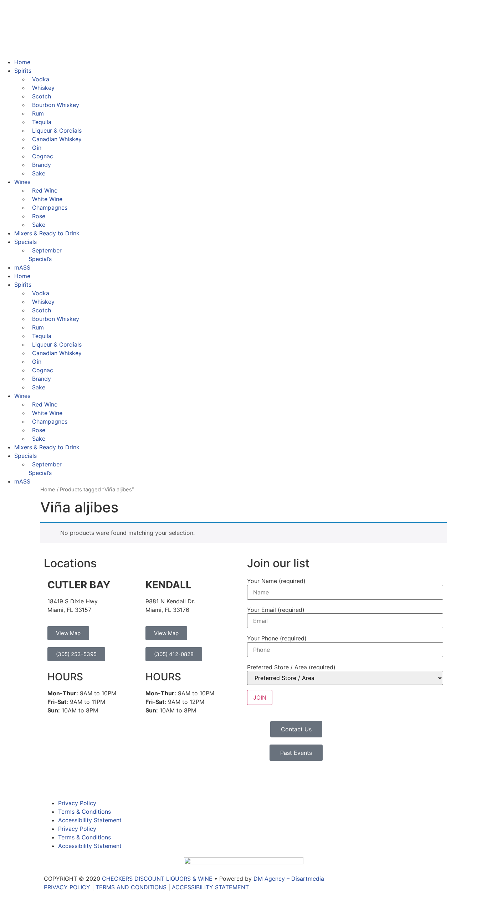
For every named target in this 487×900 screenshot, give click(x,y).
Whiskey (43, 87)
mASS (22, 267)
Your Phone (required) (277, 638)
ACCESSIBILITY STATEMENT (210, 887)
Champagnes (49, 207)
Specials (25, 241)
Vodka (40, 79)
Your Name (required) (276, 581)
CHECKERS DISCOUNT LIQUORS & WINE (157, 878)
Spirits (22, 70)
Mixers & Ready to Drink (47, 233)
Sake (38, 173)
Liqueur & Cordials (57, 130)
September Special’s (45, 254)
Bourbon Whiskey (55, 104)
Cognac (42, 156)
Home (22, 62)
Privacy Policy (77, 803)
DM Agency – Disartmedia (288, 878)
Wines (22, 181)
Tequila (41, 122)
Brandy (41, 164)
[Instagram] (72, 780)
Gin (36, 147)
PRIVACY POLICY (67, 887)
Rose (38, 216)
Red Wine (44, 190)
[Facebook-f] (53, 780)
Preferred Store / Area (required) (291, 667)
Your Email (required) (275, 610)
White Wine (47, 199)
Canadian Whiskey (57, 139)
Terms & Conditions (84, 811)
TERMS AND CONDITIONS (131, 887)
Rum (38, 113)
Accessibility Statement (90, 820)
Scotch (41, 96)
